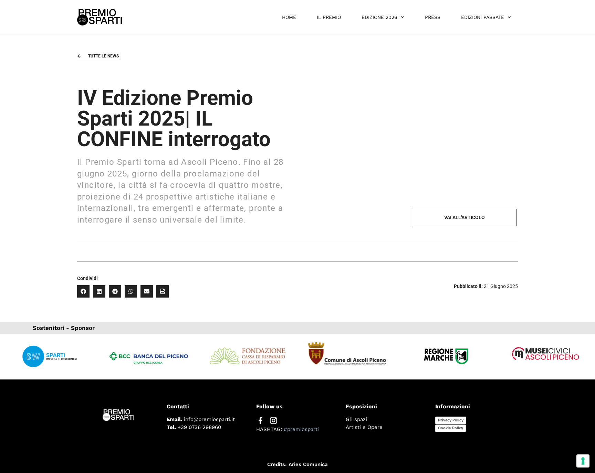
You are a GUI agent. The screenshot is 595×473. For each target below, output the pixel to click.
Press (432, 17)
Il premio (329, 17)
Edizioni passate (482, 17)
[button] (83, 291)
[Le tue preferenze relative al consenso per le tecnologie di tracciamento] (582, 460)
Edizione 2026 (379, 17)
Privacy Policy (450, 420)
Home (289, 17)
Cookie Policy (450, 428)
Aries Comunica (308, 464)
